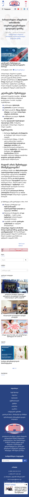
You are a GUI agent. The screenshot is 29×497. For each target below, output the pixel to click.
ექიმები (14, 403)
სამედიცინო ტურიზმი (14, 411)
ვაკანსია (14, 409)
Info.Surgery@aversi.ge (14, 479)
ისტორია (14, 395)
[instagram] (21, 9)
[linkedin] (24, 9)
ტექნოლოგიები (14, 400)
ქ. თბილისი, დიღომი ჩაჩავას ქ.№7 (14, 476)
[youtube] (18, 9)
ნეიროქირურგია (20, 70)
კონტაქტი (14, 467)
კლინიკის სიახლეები (18, 32)
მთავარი (8, 32)
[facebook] (15, 9)
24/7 (3, 3)
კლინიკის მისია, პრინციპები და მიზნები (14, 414)
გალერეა (14, 406)
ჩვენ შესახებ (14, 392)
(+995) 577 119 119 (15, 474)
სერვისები (14, 398)
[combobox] (14, 270)
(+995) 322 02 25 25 (14, 471)
